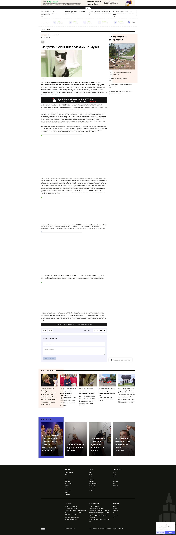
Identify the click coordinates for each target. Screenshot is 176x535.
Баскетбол (91, 479)
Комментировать (49, 358)
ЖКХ (66, 477)
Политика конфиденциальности (72, 519)
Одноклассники (116, 515)
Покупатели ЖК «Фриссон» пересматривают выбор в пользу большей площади (49, 12)
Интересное (92, 490)
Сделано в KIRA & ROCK (118, 528)
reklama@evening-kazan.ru (98, 508)
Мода (114, 472)
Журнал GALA (117, 469)
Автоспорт (91, 481)
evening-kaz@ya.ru (72, 508)
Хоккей (90, 474)
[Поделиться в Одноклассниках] (97, 330)
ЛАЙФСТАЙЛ (46, 419)
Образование (68, 490)
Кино (114, 479)
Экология (67, 492)
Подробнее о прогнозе (45, 22)
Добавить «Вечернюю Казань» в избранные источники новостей (74, 324)
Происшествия (68, 483)
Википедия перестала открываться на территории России (75, 12)
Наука (66, 487)
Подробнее (160, 532)
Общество (48, 29)
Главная (43, 29)
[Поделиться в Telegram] (101, 330)
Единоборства (92, 487)
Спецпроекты (116, 487)
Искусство (115, 481)
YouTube (115, 508)
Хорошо (170, 532)
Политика (67, 479)
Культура (67, 485)
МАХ (114, 517)
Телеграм (115, 510)
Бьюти (114, 474)
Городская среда (69, 472)
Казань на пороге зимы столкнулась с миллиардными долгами (86, 391)
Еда (114, 483)
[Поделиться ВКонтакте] (94, 330)
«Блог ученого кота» (79, 109)
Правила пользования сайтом (72, 517)
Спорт (91, 469)
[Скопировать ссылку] (104, 330)
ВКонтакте (115, 506)
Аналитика (67, 494)
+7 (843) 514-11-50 (73, 506)
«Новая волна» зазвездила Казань (118, 78)
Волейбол (91, 477)
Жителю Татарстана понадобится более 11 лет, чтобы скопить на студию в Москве (99, 12)
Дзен (114, 512)
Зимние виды (92, 485)
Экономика (67, 481)
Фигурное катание (93, 483)
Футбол (90, 472)
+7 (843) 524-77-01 (98, 506)
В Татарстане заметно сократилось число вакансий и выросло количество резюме (123, 12)
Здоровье (115, 477)
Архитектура (116, 485)
